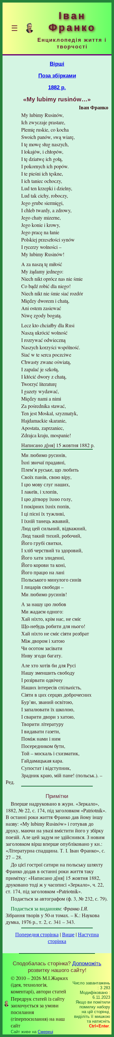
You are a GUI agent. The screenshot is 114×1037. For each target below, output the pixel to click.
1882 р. (57, 87)
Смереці (45, 1031)
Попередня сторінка (37, 934)
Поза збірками (57, 75)
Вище (68, 934)
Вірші (57, 64)
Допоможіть (86, 963)
